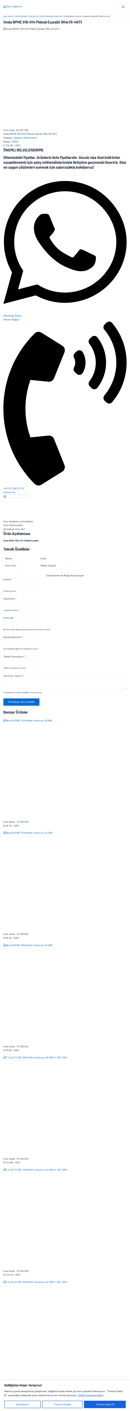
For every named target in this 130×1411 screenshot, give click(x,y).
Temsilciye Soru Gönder (21, 702)
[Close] (126, 1383)
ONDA (15, 141)
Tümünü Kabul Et (105, 1404)
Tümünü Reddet (62, 1404)
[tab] (65, 522)
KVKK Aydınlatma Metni (90, 1395)
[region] (65, 1395)
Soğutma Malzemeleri (25, 138)
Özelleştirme (22, 1404)
